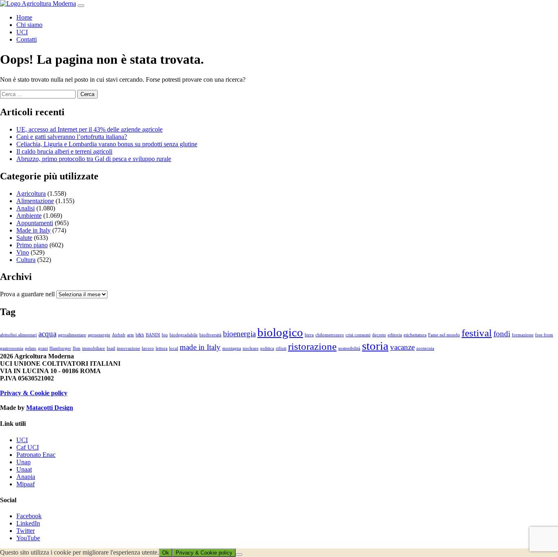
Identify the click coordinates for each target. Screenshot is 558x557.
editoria (395, 335)
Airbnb (118, 335)
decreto (379, 335)
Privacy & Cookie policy (33, 392)
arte (130, 335)
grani (43, 348)
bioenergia (239, 333)
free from (544, 335)
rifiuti (281, 348)
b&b (140, 335)
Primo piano (32, 245)
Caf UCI (27, 447)
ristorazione (312, 346)
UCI (22, 32)
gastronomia (11, 348)
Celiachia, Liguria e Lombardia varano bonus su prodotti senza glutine (106, 144)
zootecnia (425, 348)
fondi (501, 333)
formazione (522, 335)
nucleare (251, 348)
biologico (280, 332)
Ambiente (29, 215)
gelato (30, 348)
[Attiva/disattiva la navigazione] (81, 5)
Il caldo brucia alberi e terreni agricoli (64, 151)
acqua (47, 333)
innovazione (128, 348)
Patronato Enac (36, 454)
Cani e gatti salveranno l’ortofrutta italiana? (71, 136)
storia (375, 345)
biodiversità (210, 335)
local (173, 348)
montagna (231, 348)
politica (267, 348)
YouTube (28, 538)
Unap (23, 462)
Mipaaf (25, 484)
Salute (24, 237)
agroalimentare (72, 335)
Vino (22, 252)
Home (24, 17)
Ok (165, 553)
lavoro (148, 348)
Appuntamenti (34, 222)
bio (165, 335)
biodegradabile (184, 335)
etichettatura (415, 335)
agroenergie (99, 335)
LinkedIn (28, 523)
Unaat (24, 469)
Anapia (25, 476)
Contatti (26, 39)
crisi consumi (358, 335)
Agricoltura (31, 193)
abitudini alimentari (18, 335)
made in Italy (200, 347)
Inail (111, 348)
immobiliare (93, 348)
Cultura (26, 259)
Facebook (29, 515)
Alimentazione (35, 200)
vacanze (402, 347)
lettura (161, 348)
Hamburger (60, 348)
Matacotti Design (49, 407)
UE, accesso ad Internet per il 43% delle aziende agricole (89, 129)
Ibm (76, 348)
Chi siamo (29, 24)
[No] (239, 554)
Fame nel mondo (444, 335)
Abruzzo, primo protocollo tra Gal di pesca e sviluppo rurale (93, 158)
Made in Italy (33, 230)
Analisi (25, 208)
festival (477, 332)
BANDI (153, 335)
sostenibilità (349, 348)
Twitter (25, 530)
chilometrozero (329, 335)
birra (309, 335)
